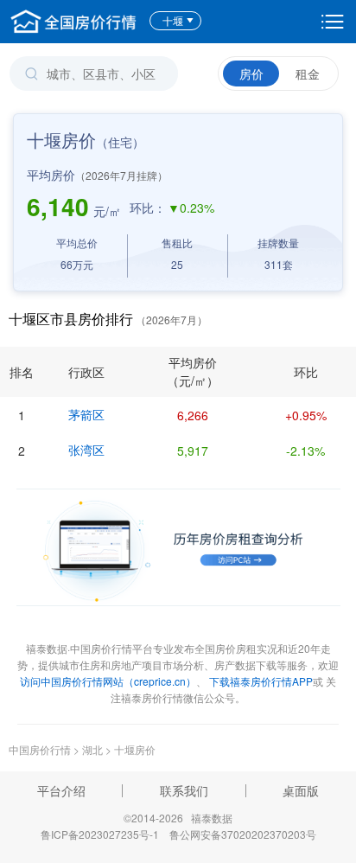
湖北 (92, 749)
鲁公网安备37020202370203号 (242, 834)
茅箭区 (86, 414)
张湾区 (86, 449)
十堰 (172, 20)
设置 (332, 21)
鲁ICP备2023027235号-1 (100, 834)
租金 (308, 73)
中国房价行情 (41, 749)
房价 (251, 73)
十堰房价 (135, 749)
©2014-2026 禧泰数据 (178, 817)
